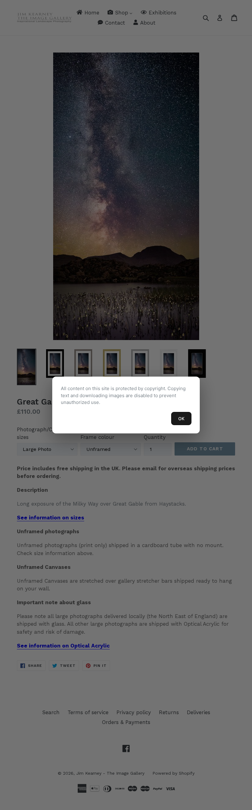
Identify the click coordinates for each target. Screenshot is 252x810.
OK (181, 418)
